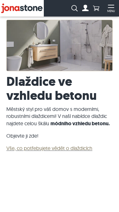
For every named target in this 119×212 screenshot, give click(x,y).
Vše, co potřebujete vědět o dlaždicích (49, 148)
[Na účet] (85, 8)
